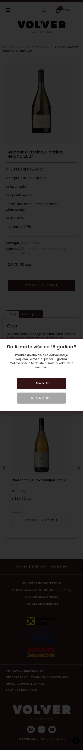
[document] (41, 375)
